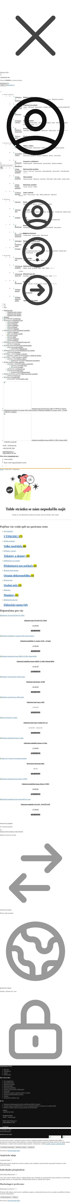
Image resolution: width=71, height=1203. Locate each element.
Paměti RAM (26, 130)
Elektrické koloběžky (24, 330)
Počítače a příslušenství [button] (8, 94)
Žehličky (35, 186)
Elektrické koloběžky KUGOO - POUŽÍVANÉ (35, 804)
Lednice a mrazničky (28, 178)
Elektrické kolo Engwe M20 (35, 702)
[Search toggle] (0, 163)
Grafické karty (60, 130)
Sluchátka (17, 352)
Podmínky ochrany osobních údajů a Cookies (17, 1093)
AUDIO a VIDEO (21, 357)
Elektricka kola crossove (14, 312)
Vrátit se (15, 1197)
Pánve (37, 194)
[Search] (1, 168)
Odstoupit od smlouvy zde (11, 1098)
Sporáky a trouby (66, 178)
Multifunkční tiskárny (33, 122)
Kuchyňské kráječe (65, 171)
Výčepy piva (31, 171)
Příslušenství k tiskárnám (28, 124)
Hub (53, 107)
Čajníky (25, 194)
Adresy (6, 1073)
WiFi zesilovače (45, 138)
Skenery (53, 122)
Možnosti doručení (9, 1084)
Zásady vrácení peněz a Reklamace (14, 1089)
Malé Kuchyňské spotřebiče (29, 374)
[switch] (11, 1160)
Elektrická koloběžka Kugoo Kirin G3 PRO (35, 784)
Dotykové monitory (32, 99)
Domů (2, 469)
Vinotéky (20, 367)
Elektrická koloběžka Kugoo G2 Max (35, 743)
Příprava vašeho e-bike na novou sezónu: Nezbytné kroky (20, 1107)
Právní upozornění (5, 1131)
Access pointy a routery (28, 138)
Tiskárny (25, 122)
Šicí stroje (30, 186)
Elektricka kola (8, 310)
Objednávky (7, 1071)
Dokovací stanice (38, 107)
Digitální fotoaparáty (27, 163)
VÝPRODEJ (17, 319)
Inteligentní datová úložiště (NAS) (62, 107)
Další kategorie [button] (7, 199)
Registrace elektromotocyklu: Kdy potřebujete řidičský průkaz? (22, 1104)
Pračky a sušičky (57, 178)
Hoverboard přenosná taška (35, 763)
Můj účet (21, 195)
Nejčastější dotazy (23, 233)
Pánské (15, 327)
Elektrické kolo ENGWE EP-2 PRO (35, 620)
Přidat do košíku (35, 671)
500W (14, 337)
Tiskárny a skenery (21, 354)
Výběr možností (35, 631)
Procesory (38, 130)
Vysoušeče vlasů (58, 211)
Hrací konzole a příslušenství (29, 155)
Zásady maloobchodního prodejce (13, 1094)
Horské (15, 324)
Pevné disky (32, 130)
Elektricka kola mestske (14, 314)
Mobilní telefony (45, 147)
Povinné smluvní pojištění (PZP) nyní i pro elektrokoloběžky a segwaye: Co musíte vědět (30, 1106)
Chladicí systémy (52, 130)
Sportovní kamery (47, 163)
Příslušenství (23, 349)
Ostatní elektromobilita (25, 345)
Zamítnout (31, 1147)
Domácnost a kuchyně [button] (8, 143)
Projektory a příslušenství (42, 155)
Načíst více (25, 108)
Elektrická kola (18, 320)
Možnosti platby (8, 1086)
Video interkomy (57, 227)
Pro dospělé (19, 334)
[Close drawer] (0, 74)
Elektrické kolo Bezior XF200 (35, 682)
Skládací (16, 329)
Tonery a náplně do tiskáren (44, 122)
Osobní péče (16, 377)
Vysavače (25, 186)
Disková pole (31, 107)
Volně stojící (23, 365)
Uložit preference (6, 1197)
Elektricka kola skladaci (14, 315)
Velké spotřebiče (19, 362)
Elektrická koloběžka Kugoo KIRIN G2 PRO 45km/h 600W (35, 661)
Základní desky (44, 130)
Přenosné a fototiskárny (57, 163)
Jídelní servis (54, 194)
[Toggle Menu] (0, 91)
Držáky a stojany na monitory (44, 99)
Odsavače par (36, 178)
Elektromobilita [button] (7, 255)
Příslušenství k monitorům (57, 99)
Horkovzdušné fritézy (47, 171)
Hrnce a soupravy (31, 194)
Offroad (15, 340)
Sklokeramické (25, 372)
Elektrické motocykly (24, 342)
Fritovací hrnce (38, 171)
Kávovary (25, 171)
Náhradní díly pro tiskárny (62, 122)
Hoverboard (19, 347)
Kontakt (6, 1096)
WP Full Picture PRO (13, 1150)
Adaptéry (25, 107)
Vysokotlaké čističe (56, 219)
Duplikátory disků (47, 107)
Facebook (5, 1126)
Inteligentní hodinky (27, 147)
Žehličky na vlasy (67, 211)
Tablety (51, 147)
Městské (16, 325)
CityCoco (17, 344)
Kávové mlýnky (56, 171)
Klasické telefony (37, 147)
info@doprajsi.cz (4, 83)
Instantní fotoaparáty (37, 163)
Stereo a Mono (57, 155)
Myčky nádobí (50, 178)
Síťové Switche (38, 138)
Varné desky (43, 178)
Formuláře (7, 1091)
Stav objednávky (8, 1081)
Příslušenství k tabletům (59, 147)
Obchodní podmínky (10, 1087)
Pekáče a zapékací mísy (45, 194)
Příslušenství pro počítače (27, 350)
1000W (15, 335)
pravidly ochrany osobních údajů (55, 1144)
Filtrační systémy (62, 250)
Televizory (51, 155)
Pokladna (21, 271)
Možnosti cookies (21, 1147)
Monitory (25, 99)
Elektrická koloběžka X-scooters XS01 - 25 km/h (35, 641)
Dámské (16, 322)
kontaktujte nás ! (13, 456)
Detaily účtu (7, 1074)
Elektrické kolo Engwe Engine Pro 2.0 (36, 723)
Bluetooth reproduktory (33, 360)
